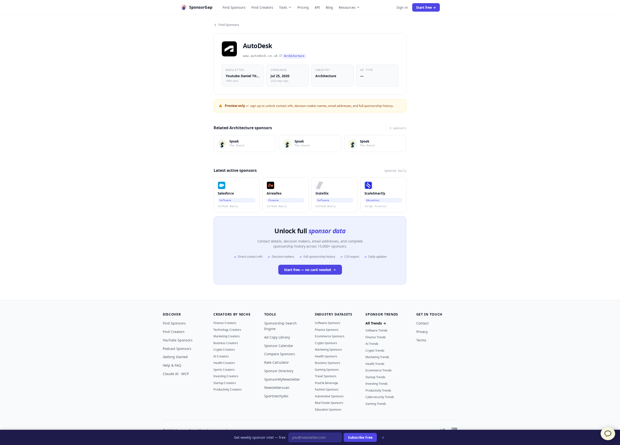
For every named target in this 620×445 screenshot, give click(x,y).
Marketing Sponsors (328, 349)
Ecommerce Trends (378, 370)
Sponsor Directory (278, 371)
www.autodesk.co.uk (260, 56)
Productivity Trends (378, 390)
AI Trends (371, 344)
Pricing (303, 7)
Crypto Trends (374, 350)
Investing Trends (376, 384)
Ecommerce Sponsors (329, 336)
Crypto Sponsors (326, 343)
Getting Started (175, 356)
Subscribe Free (360, 437)
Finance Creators (224, 323)
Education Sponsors (328, 409)
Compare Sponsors (279, 354)
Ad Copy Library (277, 337)
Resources (347, 7)
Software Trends (376, 330)
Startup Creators (224, 383)
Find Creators (262, 7)
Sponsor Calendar (278, 345)
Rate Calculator (276, 362)
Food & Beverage (326, 383)
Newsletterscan (276, 387)
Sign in (402, 7)
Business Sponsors (327, 363)
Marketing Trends (377, 357)
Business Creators (225, 343)
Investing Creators (225, 376)
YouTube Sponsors (178, 340)
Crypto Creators (224, 349)
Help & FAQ (172, 365)
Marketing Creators (226, 336)
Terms (421, 340)
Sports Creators (224, 370)
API (317, 7)
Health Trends (374, 364)
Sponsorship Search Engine (280, 326)
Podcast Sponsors (177, 348)
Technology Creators (227, 330)
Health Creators (224, 363)
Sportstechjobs (276, 396)
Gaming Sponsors (327, 370)
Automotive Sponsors (329, 396)
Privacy (422, 331)
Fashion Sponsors (327, 389)
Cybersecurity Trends (379, 397)
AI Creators (221, 356)
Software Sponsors (327, 323)
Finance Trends (375, 337)
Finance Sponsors (327, 330)
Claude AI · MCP (176, 373)
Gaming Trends (375, 404)
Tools (283, 7)
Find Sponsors (234, 7)
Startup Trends (375, 377)
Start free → (426, 7)
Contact (422, 323)
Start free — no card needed (307, 269)
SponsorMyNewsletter (282, 379)
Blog (329, 7)
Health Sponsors (326, 356)
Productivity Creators (227, 389)
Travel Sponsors (325, 376)
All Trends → (375, 323)
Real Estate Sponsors (329, 403)
